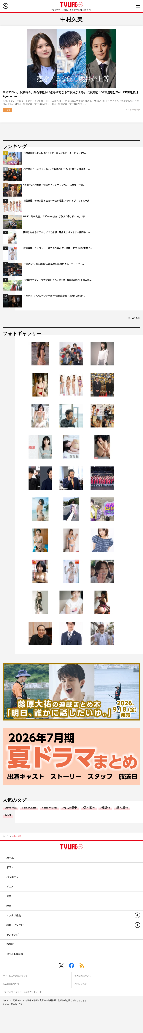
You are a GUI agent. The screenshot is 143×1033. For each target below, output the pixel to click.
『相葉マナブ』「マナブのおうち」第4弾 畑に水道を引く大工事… (57, 280)
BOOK (10, 944)
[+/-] (137, 915)
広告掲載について (11, 984)
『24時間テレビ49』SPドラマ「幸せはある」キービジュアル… (55, 153)
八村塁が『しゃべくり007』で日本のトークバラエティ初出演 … (56, 169)
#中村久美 (16, 836)
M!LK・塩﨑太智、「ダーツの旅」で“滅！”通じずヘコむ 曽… (55, 216)
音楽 (9, 896)
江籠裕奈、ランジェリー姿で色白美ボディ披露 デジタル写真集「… (58, 248)
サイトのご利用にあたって (15, 976)
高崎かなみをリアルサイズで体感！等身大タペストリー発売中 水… (58, 232)
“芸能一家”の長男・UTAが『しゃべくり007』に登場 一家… (54, 184)
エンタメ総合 (14, 915)
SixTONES (30, 807)
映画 (9, 906)
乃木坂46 (89, 807)
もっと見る (134, 318)
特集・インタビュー (17, 925)
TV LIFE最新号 (15, 954)
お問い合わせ (80, 984)
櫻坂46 (106, 807)
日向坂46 (122, 807)
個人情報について (82, 976)
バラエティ (13, 877)
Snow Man (50, 807)
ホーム (5, 836)
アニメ (10, 886)
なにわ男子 (70, 807)
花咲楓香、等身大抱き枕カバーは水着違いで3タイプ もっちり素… (57, 200)
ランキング (13, 934)
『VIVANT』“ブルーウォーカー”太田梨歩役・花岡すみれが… (54, 295)
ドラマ (7, 110)
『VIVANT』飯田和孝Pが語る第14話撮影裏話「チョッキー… (54, 264)
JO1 (8, 814)
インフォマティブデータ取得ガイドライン (22, 992)
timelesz (11, 807)
